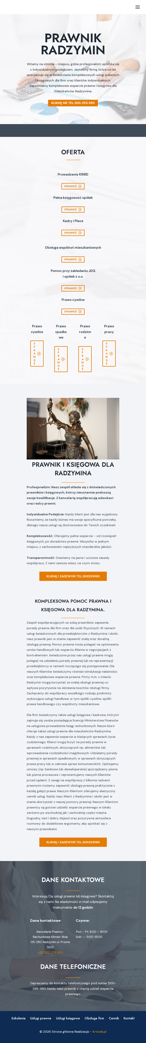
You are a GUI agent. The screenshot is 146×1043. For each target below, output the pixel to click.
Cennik (114, 1018)
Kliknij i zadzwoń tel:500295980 (73, 576)
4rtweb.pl (99, 1032)
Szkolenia (18, 1018)
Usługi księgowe (68, 1018)
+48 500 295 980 (50, 952)
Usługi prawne (40, 1018)
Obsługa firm (94, 1018)
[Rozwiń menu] (137, 7)
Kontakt (129, 1018)
